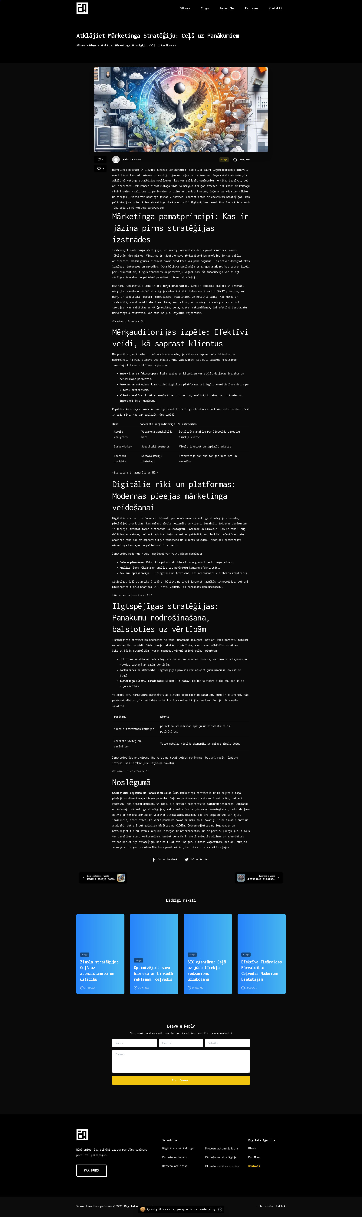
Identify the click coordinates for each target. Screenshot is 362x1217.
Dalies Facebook (167, 859)
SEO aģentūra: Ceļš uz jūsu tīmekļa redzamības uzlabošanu (207, 970)
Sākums (80, 45)
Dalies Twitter (200, 859)
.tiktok (280, 1206)
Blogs (93, 45)
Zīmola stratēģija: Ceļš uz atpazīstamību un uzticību (99, 970)
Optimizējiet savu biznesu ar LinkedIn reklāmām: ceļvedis (154, 973)
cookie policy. (208, 1209)
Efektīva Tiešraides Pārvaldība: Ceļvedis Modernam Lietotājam (261, 970)
